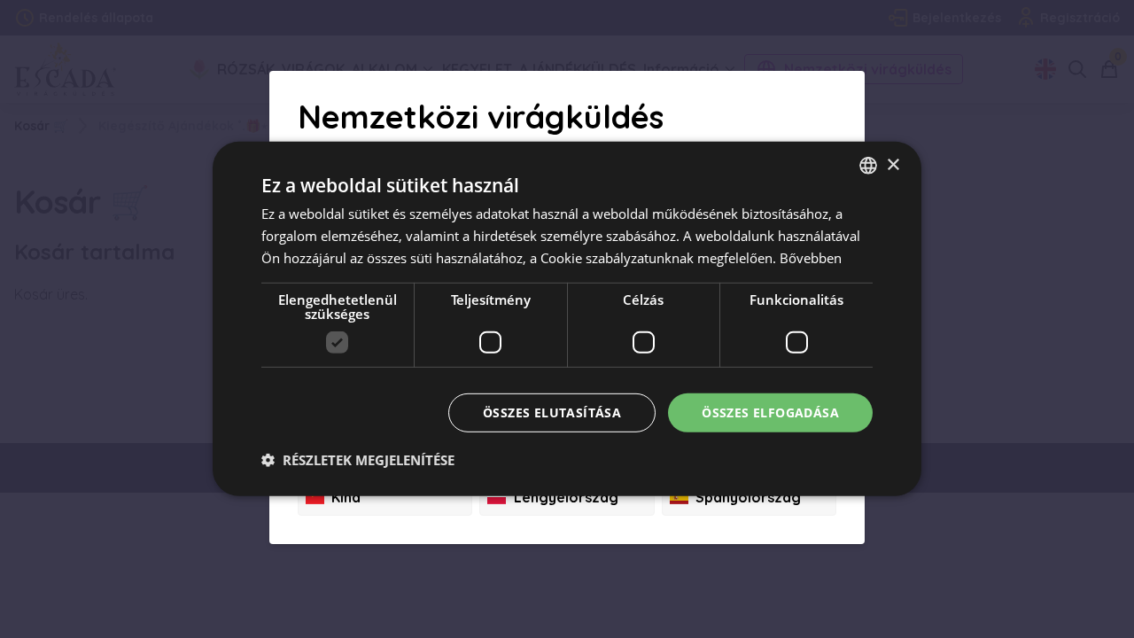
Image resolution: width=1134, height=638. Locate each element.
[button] (357, 460)
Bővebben (811, 258)
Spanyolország (748, 497)
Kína (346, 497)
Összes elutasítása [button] (552, 411)
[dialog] (567, 319)
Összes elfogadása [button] (770, 411)
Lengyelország (566, 497)
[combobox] (868, 166)
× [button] (892, 164)
